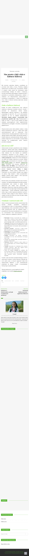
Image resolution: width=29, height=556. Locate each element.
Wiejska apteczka (17, 271)
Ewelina (6, 79)
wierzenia (22, 280)
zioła (3, 282)
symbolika (17, 280)
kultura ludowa (8, 280)
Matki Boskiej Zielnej (7, 162)
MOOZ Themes (12, 553)
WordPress (22, 553)
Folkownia (3, 518)
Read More (14, 323)
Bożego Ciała (5, 161)
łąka (13, 280)
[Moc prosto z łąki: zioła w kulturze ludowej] (14, 54)
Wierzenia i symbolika (14, 71)
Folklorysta (4, 521)
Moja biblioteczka (5, 544)
